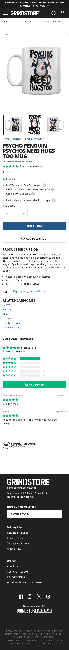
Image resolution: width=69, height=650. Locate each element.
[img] (10, 399)
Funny (6, 304)
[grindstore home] (34, 482)
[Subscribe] (58, 514)
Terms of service (55, 640)
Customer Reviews (17, 571)
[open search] (54, 13)
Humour (7, 309)
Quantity (9, 206)
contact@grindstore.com (21, 487)
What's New (14, 548)
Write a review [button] (34, 384)
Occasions (9, 318)
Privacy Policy (15, 537)
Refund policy (13, 640)
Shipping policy (20, 644)
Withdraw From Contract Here (24, 582)
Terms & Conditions (18, 543)
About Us (12, 566)
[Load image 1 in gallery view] (13, 125)
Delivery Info (14, 527)
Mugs (6, 313)
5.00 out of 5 (29, 347)
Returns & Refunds (17, 532)
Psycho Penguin (12, 322)
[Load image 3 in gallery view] (55, 125)
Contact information (45, 644)
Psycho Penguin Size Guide (29, 291)
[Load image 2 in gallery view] (34, 125)
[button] (63, 13)
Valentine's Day (11, 327)
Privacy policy (33, 640)
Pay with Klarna (16, 576)
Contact (11, 560)
